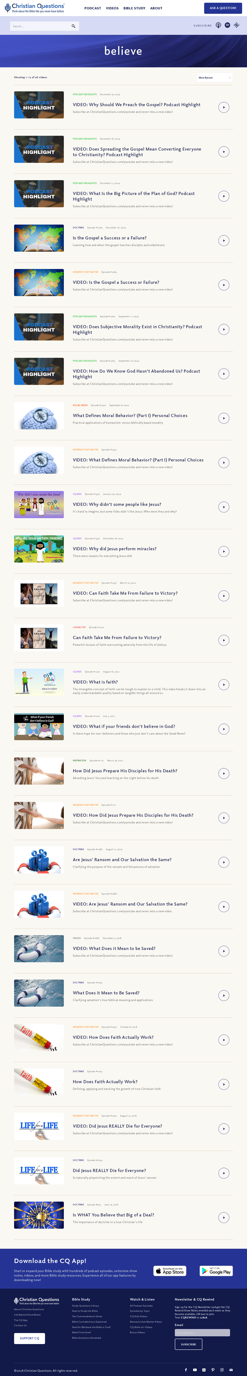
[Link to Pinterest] (213, 1370)
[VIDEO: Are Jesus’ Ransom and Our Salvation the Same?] (39, 911)
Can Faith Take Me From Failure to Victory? (117, 637)
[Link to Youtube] (195, 1370)
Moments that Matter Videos (146, 1321)
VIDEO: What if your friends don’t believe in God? (124, 726)
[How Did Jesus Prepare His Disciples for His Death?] (39, 771)
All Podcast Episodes (141, 1305)
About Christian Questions (29, 1309)
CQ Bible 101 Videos (141, 1327)
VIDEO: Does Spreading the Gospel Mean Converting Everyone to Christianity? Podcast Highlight (137, 151)
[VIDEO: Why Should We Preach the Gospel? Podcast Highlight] (39, 105)
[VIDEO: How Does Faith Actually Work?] (39, 1042)
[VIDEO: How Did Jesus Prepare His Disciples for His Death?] (39, 816)
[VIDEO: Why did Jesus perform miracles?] (39, 549)
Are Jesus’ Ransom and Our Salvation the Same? (122, 859)
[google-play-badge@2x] (216, 1271)
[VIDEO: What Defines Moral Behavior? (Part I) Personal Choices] (39, 468)
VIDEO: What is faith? (95, 681)
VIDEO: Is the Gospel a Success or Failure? (116, 282)
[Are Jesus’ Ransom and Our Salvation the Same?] (39, 866)
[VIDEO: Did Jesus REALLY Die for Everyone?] (39, 1129)
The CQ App (21, 1320)
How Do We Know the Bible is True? (91, 1327)
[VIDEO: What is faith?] (39, 682)
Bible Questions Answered (86, 1337)
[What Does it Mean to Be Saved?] (39, 998)
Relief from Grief (81, 1332)
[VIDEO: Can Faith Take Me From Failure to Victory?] (39, 594)
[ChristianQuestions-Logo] (35, 11)
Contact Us (20, 1325)
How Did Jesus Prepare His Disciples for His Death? (125, 770)
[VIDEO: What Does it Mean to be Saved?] (39, 953)
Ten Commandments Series (87, 1316)
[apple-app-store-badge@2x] (170, 1271)
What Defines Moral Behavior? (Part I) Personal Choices (130, 415)
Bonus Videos (137, 1332)
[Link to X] (204, 1370)
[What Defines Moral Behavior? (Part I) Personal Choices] (39, 423)
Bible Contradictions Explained (89, 1321)
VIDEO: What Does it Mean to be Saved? (114, 948)
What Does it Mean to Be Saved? (106, 992)
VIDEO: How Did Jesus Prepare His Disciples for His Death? (133, 815)
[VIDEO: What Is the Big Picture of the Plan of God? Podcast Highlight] (39, 194)
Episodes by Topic (140, 1310)
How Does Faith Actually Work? (105, 1081)
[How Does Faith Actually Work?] (39, 1086)
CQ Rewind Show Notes (27, 1314)
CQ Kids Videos (138, 1316)
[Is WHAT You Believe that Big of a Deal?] (39, 1217)
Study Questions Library (85, 1305)
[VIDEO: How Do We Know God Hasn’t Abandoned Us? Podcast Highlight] (39, 372)
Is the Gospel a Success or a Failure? (110, 237)
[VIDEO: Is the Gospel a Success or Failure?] (39, 285)
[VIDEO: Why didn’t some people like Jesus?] (39, 505)
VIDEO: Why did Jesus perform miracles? (115, 548)
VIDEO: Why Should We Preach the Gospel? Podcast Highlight (137, 104)
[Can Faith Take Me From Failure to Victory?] (39, 638)
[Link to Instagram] (222, 1370)
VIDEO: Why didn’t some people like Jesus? (117, 504)
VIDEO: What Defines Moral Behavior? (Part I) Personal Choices (138, 459)
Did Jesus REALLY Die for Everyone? (109, 1170)
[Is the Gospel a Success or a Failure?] (39, 241)
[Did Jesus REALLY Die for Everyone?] (39, 1173)
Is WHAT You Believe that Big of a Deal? (113, 1214)
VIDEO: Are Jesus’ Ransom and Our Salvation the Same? (130, 903)
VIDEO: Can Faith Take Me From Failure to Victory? (125, 593)
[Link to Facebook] (186, 1370)
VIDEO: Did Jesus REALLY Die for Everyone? (117, 1125)
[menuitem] (93, 8)
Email (180, 1325)
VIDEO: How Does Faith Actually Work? (113, 1037)
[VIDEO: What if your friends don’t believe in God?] (39, 727)
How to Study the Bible (85, 1310)
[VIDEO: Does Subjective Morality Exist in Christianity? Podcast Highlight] (39, 327)
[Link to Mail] (231, 1370)
